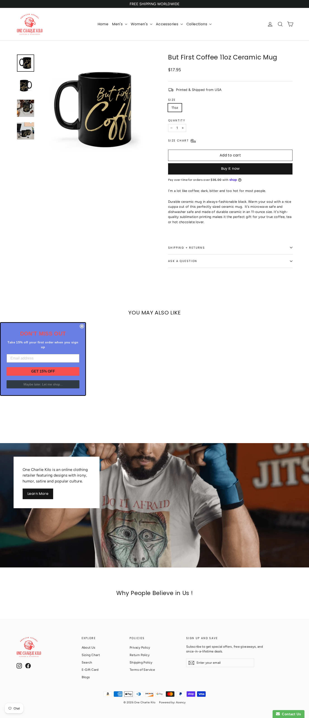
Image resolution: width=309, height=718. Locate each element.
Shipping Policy (141, 662)
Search (87, 662)
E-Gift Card (90, 669)
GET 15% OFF (43, 371)
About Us (88, 647)
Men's (118, 24)
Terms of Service (142, 669)
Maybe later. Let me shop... (43, 384)
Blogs (86, 677)
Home (103, 24)
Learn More (37, 493)
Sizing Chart (91, 655)
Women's (140, 24)
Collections (197, 24)
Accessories (167, 24)
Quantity (176, 120)
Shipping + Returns (186, 248)
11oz (174, 108)
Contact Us (290, 714)
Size (172, 99)
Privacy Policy (140, 647)
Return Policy (140, 655)
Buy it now (230, 168)
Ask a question (182, 261)
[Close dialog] (82, 326)
